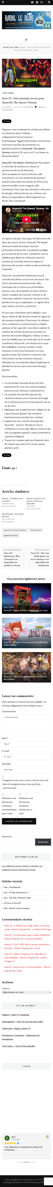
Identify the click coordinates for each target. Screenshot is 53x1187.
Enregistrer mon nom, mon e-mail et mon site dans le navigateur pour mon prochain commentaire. (25, 784)
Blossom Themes (23, 1182)
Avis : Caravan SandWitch (31, 939)
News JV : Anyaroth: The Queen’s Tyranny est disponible (35, 501)
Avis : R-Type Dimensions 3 (16, 892)
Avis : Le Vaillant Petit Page (39, 929)
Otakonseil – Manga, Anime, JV (16, 1028)
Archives (5, 988)
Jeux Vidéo (8, 93)
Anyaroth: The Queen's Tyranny (15, 530)
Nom (5, 738)
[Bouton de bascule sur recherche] (49, 2)
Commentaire (9, 711)
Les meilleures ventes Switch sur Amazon (20, 866)
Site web (6, 763)
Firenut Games (36, 530)
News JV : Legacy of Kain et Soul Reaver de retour (26, 610)
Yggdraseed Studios (11, 535)
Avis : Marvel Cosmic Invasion (17, 908)
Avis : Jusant (35, 948)
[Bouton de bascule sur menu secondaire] (3, 2)
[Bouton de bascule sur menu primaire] (26, 40)
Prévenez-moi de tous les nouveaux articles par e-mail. (26, 806)
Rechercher (7, 836)
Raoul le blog (23, 1180)
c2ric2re (8, 107)
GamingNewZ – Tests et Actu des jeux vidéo (22, 1021)
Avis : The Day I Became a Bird (17, 898)
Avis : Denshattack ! (12, 887)
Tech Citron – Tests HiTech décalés (18, 1046)
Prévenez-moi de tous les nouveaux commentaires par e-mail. (9, 806)
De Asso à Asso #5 (12, 903)
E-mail (5, 751)
